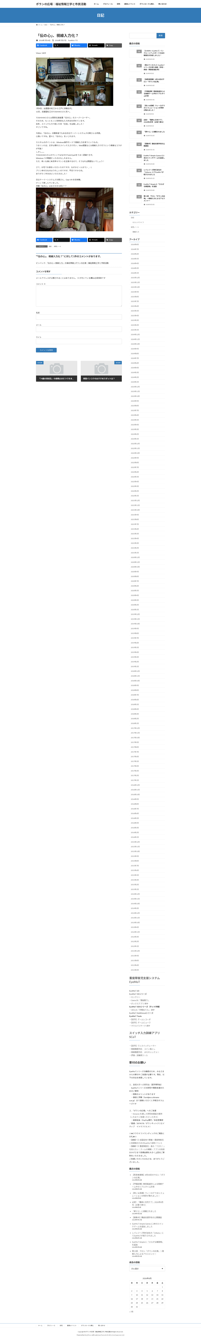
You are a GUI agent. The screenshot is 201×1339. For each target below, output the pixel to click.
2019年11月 (135, 619)
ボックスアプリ (137, 1003)
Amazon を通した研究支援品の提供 (147, 1114)
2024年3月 (135, 372)
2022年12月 (135, 444)
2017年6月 (135, 757)
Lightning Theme (100, 1335)
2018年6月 (135, 700)
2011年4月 (135, 970)
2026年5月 (135, 259)
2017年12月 (135, 728)
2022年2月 (135, 491)
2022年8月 (135, 463)
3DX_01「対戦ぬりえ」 (141, 1010)
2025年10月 (135, 287)
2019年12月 (135, 614)
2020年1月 (135, 610)
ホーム (40, 1325)
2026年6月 (135, 254)
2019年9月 (135, 628)
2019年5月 (135, 648)
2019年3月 (135, 657)
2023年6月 (135, 415)
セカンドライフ (138, 222)
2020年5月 (135, 591)
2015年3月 (135, 880)
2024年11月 (135, 339)
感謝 (66, 124)
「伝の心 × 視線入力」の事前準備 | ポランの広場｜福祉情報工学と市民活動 (77, 263)
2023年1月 (135, 439)
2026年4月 (135, 263)
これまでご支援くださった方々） (145, 1117)
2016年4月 (135, 823)
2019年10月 (135, 624)
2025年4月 (135, 316)
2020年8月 (135, 576)
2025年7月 (135, 301)
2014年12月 (135, 894)
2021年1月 (135, 553)
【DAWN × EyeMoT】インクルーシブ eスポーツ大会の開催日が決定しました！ (154, 53)
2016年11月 (135, 790)
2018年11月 (135, 676)
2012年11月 (135, 932)
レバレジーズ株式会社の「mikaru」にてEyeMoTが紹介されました (154, 172)
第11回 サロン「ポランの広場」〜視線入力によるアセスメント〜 (154, 198)
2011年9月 (135, 956)
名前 (38, 313)
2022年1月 (135, 496)
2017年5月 (135, 761)
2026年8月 (135, 244)
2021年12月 (135, 500)
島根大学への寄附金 (141, 1085)
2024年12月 (135, 334)
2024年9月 (135, 349)
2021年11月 (135, 505)
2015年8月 (135, 861)
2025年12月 (135, 278)
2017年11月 (135, 733)
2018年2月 (135, 719)
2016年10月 (135, 794)
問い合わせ (101, 1325)
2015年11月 (135, 847)
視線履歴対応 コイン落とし (143, 1049)
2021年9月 (135, 515)
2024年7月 (135, 358)
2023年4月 (135, 425)
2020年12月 (135, 557)
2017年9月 (135, 742)
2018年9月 (135, 685)
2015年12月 (135, 842)
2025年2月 (135, 325)
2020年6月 (135, 586)
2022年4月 (135, 482)
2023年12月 (135, 387)
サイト (39, 337)
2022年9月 (135, 458)
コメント (41, 284)
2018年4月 (135, 709)
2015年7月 (135, 866)
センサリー (135, 997)
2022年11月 (135, 448)
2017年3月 (135, 771)
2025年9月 (135, 292)
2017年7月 (135, 752)
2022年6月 (135, 472)
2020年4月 (135, 595)
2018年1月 (135, 723)
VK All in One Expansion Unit (115, 1335)
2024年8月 (135, 354)
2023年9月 (135, 401)
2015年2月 (135, 885)
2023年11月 (135, 391)
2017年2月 (135, 776)
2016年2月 (135, 832)
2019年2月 (135, 662)
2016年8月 (135, 804)
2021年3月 (135, 543)
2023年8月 (135, 406)
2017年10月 (135, 738)
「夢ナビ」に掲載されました (154, 132)
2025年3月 (135, 320)
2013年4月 (135, 927)
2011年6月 (135, 965)
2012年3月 (135, 937)
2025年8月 (135, 297)
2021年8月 (135, 520)
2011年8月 (135, 960)
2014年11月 (135, 899)
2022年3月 (135, 486)
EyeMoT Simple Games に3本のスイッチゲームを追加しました (154, 158)
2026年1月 (135, 273)
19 (147, 1299)
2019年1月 (135, 666)
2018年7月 (135, 695)
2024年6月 (135, 363)
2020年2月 (135, 605)
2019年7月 (135, 638)
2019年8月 (135, 633)
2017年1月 (135, 780)
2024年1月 (135, 382)
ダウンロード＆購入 (87, 1325)
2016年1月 (135, 837)
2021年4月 (135, 538)
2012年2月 (135, 941)
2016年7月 (135, 809)
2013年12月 (135, 913)
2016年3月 (135, 828)
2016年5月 (135, 818)
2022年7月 (135, 467)
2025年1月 (135, 330)
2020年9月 (135, 572)
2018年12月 (135, 671)
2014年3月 (135, 908)
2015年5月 (135, 875)
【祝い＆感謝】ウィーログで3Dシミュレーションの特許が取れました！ (154, 108)
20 (152, 1299)
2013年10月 (135, 923)
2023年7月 (135, 410)
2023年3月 (135, 429)
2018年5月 (135, 704)
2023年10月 (135, 396)
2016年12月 (135, 785)
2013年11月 (135, 918)
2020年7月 (135, 581)
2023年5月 (135, 420)
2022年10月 (135, 453)
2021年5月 (135, 534)
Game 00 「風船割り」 (140, 1000)
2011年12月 (135, 951)
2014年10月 (135, 904)
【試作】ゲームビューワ (141, 1022)
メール (39, 325)
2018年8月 (135, 690)
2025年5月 (135, 311)
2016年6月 (135, 813)
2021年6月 (135, 529)
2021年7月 (135, 524)
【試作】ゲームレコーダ (141, 1019)
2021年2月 (135, 548)
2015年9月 (135, 856)
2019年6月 (135, 643)
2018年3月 (135, 714)
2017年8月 (135, 747)
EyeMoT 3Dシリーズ (138, 994)
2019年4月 (135, 652)
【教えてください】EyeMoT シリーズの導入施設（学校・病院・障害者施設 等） (154, 67)
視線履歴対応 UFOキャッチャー (145, 1052)
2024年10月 (135, 344)
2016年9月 (135, 799)
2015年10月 (135, 851)
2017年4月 (135, 766)
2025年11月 (135, 282)
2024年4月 (135, 368)
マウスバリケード (138, 1026)
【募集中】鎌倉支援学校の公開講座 (147, 1217)
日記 (50, 246)
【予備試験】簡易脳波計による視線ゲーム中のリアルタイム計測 (154, 93)
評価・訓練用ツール (139, 1055)
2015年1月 (135, 889)
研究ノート (57, 246)
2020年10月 (135, 567)
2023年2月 (135, 434)
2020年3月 (135, 600)
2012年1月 (135, 946)
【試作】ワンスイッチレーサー (143, 1046)
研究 (61, 1325)
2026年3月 (135, 268)
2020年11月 (135, 562)
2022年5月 (135, 477)
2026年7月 (135, 249)
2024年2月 (135, 377)
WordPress (88, 1335)
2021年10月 (135, 510)
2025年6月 (135, 306)
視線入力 (135, 232)
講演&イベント (72, 1325)
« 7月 (131, 1312)
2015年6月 (135, 870)
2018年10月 (135, 681)
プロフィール (51, 1325)
